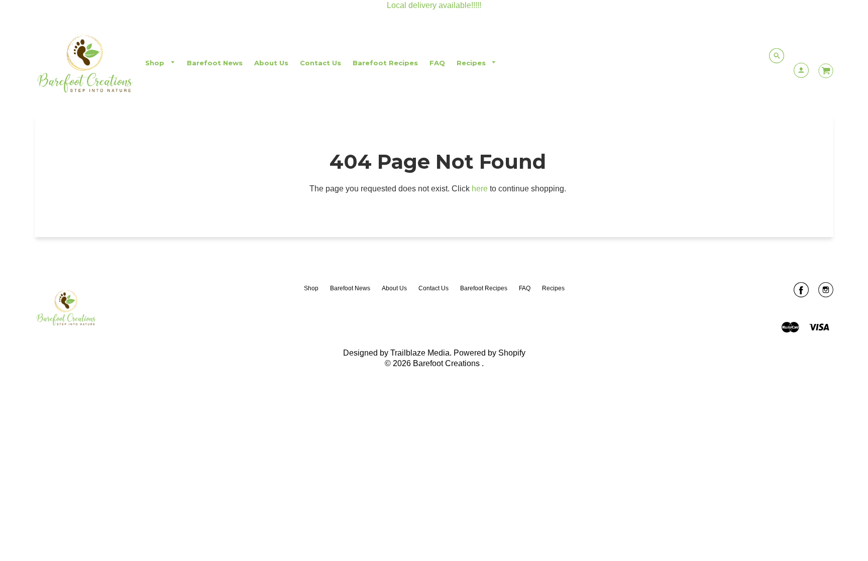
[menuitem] (160, 63)
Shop (155, 63)
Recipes (472, 63)
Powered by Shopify (489, 353)
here (480, 188)
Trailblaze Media (420, 353)
